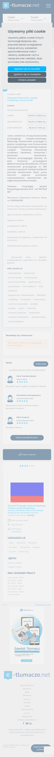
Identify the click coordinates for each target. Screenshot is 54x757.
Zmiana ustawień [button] (27, 80)
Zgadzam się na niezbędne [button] (27, 74)
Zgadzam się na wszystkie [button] (27, 68)
